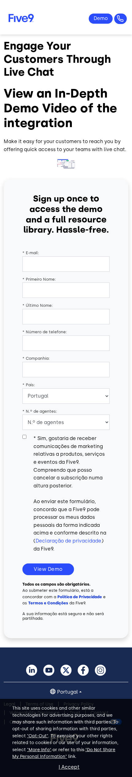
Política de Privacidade (79, 597)
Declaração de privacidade (68, 541)
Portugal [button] (67, 692)
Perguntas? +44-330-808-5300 (120, 19)
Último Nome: (37, 305)
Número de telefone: (44, 332)
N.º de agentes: (39, 411)
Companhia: (36, 358)
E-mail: (30, 252)
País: (28, 384)
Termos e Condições (48, 603)
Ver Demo (101, 19)
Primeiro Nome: (39, 279)
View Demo (48, 569)
